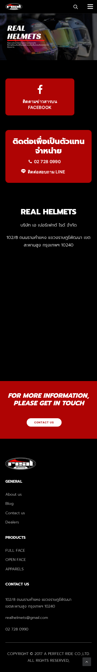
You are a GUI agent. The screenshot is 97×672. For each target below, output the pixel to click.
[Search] (73, 6)
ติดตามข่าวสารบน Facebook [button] (40, 104)
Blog (9, 503)
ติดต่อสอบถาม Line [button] (46, 171)
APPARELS (14, 569)
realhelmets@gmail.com (26, 617)
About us (13, 494)
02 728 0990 (16, 629)
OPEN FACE (15, 560)
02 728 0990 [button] (47, 161)
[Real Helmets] (13, 6)
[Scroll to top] (86, 661)
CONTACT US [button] (44, 422)
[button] (90, 6)
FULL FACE (15, 550)
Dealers (12, 522)
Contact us (15, 513)
